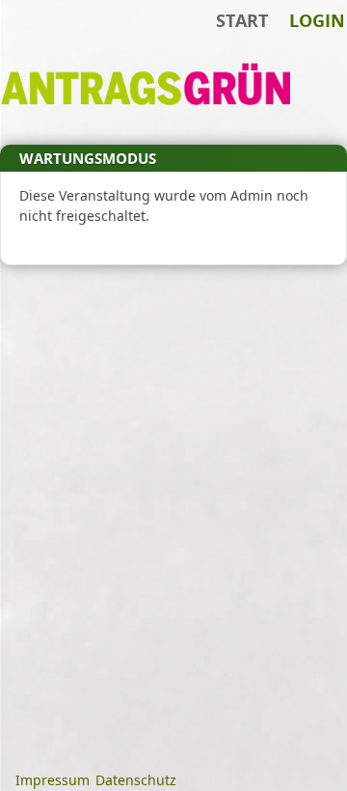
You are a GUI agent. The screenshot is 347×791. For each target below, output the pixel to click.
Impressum (52, 780)
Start (242, 20)
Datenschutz (135, 780)
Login (317, 20)
